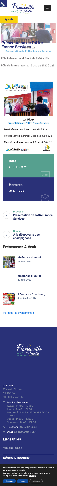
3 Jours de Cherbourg (31, 294)
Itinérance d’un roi (29, 257)
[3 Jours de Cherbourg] (9, 299)
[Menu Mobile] (47, 8)
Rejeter (22, 481)
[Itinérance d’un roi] (9, 262)
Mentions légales (12, 447)
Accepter (9, 481)
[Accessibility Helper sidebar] (3, 3)
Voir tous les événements (18, 312)
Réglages (36, 481)
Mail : (21, 431)
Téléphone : (22, 426)
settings (32, 475)
